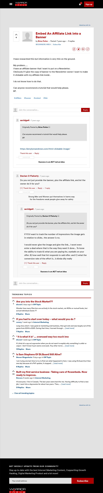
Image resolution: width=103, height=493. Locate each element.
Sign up (89, 4)
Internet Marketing (41, 322)
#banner (27, 98)
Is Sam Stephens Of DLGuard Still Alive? (39, 354)
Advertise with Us (84, 25)
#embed (37, 98)
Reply (85, 110)
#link (45, 98)
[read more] (69, 328)
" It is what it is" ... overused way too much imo (42, 336)
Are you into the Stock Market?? (34, 301)
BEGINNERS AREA (43, 44)
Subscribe (57, 44)
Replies (19, 314)
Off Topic (37, 304)
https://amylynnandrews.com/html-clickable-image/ (45, 148)
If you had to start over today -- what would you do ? (45, 319)
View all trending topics (23, 393)
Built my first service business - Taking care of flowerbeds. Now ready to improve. (51, 373)
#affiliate (17, 98)
